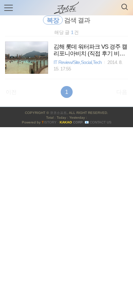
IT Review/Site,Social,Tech (78, 62)
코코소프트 (58, 113)
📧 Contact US (98, 122)
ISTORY (49, 122)
